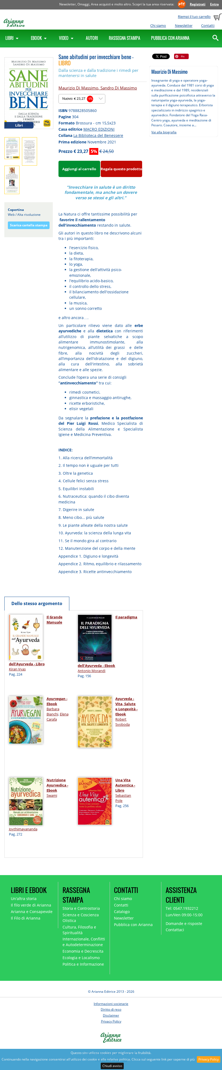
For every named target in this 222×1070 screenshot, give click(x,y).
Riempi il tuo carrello (194, 16)
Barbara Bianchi (53, 711)
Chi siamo (158, 25)
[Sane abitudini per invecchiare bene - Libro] (28, 92)
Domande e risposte (184, 923)
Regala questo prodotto (121, 168)
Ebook (37, 38)
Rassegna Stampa (124, 38)
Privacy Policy (208, 1059)
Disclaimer (111, 1015)
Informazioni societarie (111, 1003)
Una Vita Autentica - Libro (125, 785)
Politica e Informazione (83, 964)
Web (11, 214)
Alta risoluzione (29, 214)
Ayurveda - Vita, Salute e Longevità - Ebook (126, 706)
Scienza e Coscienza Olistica (81, 917)
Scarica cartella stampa (28, 225)
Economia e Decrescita (83, 951)
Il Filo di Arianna (25, 918)
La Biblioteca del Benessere (98, 135)
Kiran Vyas (17, 669)
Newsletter (183, 25)
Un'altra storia (24, 898)
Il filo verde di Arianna (31, 905)
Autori (92, 38)
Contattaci (175, 929)
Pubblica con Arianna (170, 38)
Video (64, 38)
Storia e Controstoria (81, 908)
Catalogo (122, 911)
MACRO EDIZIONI (99, 129)
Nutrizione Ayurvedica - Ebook (57, 785)
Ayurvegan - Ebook (57, 701)
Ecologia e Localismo (81, 957)
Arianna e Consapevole (32, 911)
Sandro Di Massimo (118, 88)
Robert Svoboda (122, 722)
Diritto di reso (111, 1009)
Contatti (207, 25)
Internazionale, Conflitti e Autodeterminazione (84, 941)
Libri (9, 38)
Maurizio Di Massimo (78, 88)
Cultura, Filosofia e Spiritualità (79, 929)
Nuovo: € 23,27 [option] (77, 99)
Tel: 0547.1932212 (182, 908)
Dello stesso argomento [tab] (36, 603)
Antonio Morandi (91, 670)
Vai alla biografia (164, 132)
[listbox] (81, 99)
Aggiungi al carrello (79, 168)
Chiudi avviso (112, 1065)
